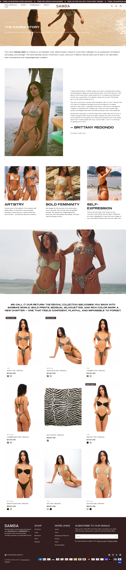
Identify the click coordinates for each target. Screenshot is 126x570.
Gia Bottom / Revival (95, 503)
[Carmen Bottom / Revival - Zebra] (8, 442)
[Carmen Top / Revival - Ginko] (90, 376)
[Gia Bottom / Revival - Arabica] (90, 509)
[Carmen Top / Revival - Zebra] (88, 376)
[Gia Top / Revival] (63, 473)
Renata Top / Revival (96, 437)
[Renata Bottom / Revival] (23, 473)
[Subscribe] (116, 536)
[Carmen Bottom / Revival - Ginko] (11, 442)
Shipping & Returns (62, 535)
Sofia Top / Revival (15, 370)
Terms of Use (101, 541)
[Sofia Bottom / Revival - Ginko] (51, 376)
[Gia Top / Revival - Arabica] (51, 509)
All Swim (37, 529)
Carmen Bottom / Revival (18, 437)
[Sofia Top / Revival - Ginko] (11, 376)
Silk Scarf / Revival (55, 435)
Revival (37, 542)
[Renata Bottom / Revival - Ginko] (11, 509)
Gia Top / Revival (54, 503)
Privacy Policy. (113, 541)
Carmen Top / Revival (96, 370)
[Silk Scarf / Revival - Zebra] (48, 440)
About (57, 529)
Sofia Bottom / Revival (57, 370)
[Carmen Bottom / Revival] (23, 407)
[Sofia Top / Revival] (23, 340)
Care (56, 542)
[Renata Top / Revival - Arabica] (88, 442)
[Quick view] (39, 320)
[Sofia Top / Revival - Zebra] (8, 376)
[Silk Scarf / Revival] (63, 407)
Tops (36, 532)
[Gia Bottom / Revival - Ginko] (88, 509)
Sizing (57, 539)
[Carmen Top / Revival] (102, 340)
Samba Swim (15, 560)
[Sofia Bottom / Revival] (63, 340)
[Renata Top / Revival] (102, 407)
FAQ (56, 532)
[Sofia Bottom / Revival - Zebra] (48, 376)
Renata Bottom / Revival (18, 503)
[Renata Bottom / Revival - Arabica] (8, 509)
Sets (36, 539)
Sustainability (59, 545)
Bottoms (37, 535)
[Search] (112, 6)
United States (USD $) (14, 555)
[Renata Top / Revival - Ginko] (90, 442)
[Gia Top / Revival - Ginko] (48, 509)
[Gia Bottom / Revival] (102, 473)
